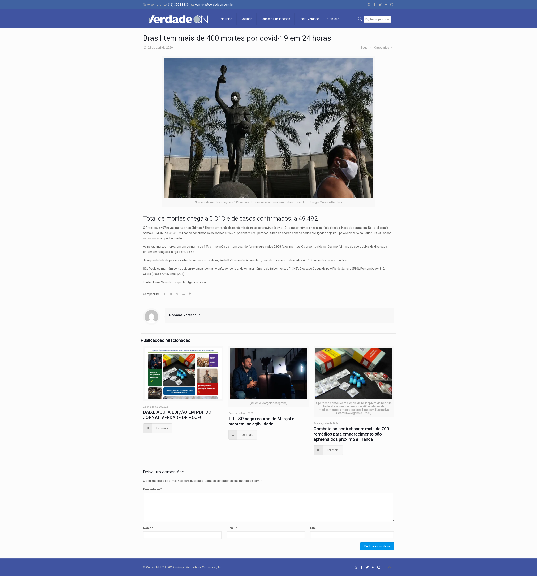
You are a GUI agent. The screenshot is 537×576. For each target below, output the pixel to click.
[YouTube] (386, 5)
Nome (148, 528)
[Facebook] (375, 5)
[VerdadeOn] (178, 18)
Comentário (152, 489)
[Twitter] (380, 5)
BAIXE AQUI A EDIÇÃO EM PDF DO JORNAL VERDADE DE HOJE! (177, 415)
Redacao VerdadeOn (185, 315)
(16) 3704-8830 (178, 4)
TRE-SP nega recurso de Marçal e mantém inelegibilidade (261, 421)
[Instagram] (392, 5)
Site (313, 528)
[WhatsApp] (369, 5)
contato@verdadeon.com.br (214, 4)
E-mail (232, 528)
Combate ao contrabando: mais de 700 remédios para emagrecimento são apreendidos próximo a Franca (351, 434)
